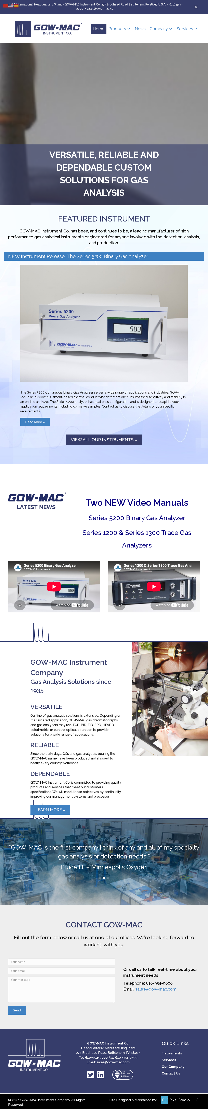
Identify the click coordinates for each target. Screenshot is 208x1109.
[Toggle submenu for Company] (170, 29)
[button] (17, 1010)
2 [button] (104, 878)
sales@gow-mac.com (101, 8)
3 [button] (108, 878)
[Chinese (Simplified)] (5, 5)
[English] (11, 5)
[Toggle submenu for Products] (128, 29)
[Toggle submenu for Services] (195, 29)
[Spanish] (16, 5)
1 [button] (100, 878)
